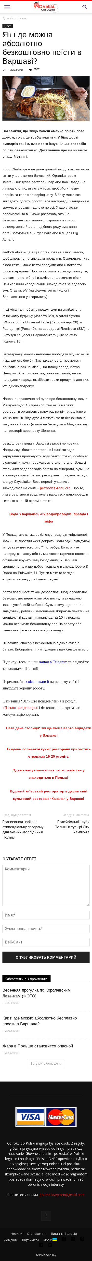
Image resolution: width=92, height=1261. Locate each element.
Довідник (10, 1240)
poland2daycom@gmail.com (62, 1194)
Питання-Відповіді (64, 1234)
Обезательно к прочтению (26, 979)
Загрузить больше (44, 1063)
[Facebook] (46, 1216)
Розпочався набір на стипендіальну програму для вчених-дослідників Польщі (22, 830)
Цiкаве (21, 18)
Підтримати (30, 1240)
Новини (16, 1234)
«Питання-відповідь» (20, 708)
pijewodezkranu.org (55, 488)
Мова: (48, 1240)
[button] (85, 7)
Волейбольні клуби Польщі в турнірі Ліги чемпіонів (72, 827)
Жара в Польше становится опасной (37, 1046)
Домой (7, 18)
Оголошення (36, 1234)
